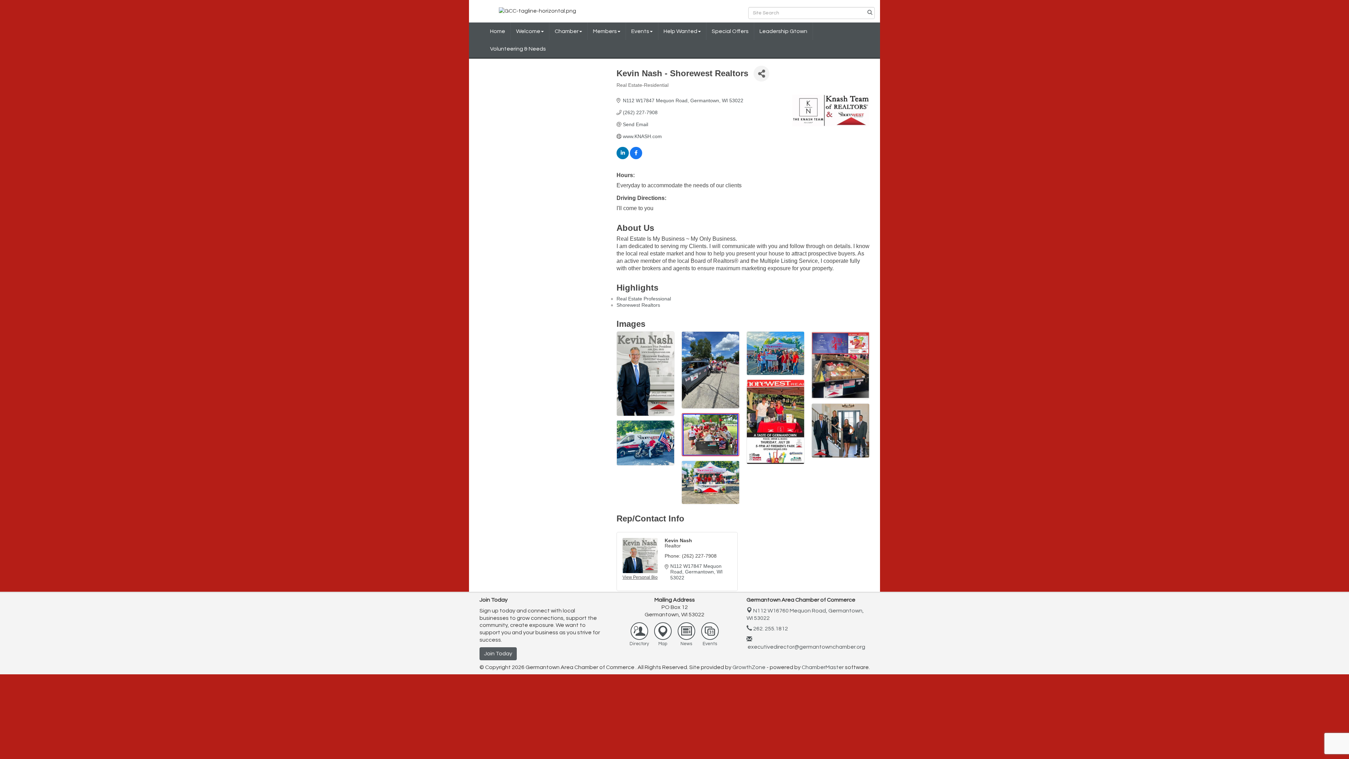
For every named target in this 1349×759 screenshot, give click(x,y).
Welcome (528, 31)
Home (497, 31)
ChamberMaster (823, 667)
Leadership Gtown (783, 31)
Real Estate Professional (644, 298)
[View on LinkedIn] (623, 157)
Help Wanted (680, 31)
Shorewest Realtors (638, 305)
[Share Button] (761, 74)
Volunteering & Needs (518, 49)
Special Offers (730, 31)
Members (605, 31)
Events (640, 31)
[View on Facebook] (636, 157)
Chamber (567, 31)
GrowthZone (748, 667)
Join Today (498, 653)
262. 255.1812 (770, 628)
